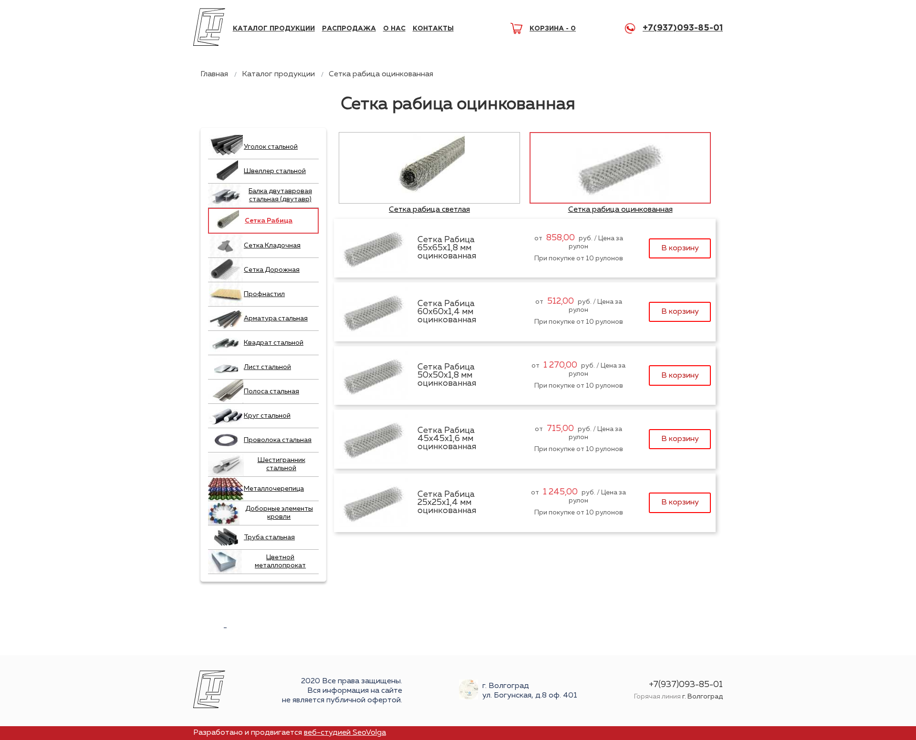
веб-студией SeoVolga (345, 733)
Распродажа (349, 28)
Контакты (433, 28)
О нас (394, 28)
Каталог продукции (274, 28)
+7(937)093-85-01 (683, 28)
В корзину (680, 248)
